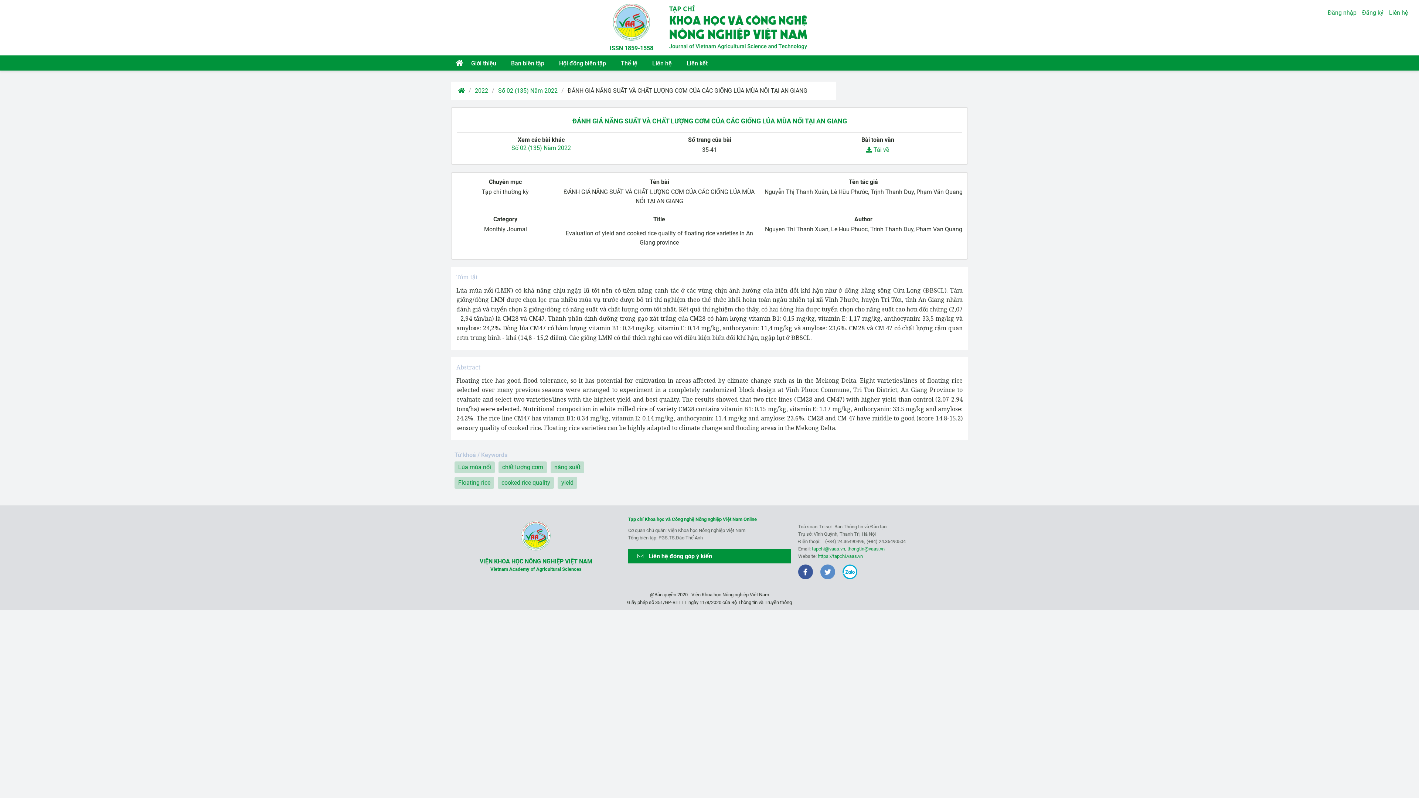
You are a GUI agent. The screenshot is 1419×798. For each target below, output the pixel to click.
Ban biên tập (527, 63)
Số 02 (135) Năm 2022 (528, 90)
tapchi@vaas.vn (828, 549)
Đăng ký (1373, 12)
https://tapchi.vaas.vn (840, 556)
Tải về (880, 149)
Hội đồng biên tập (582, 63)
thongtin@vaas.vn (866, 549)
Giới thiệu (483, 63)
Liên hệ (662, 63)
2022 (481, 90)
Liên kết (697, 63)
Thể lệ (629, 63)
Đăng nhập (1342, 12)
